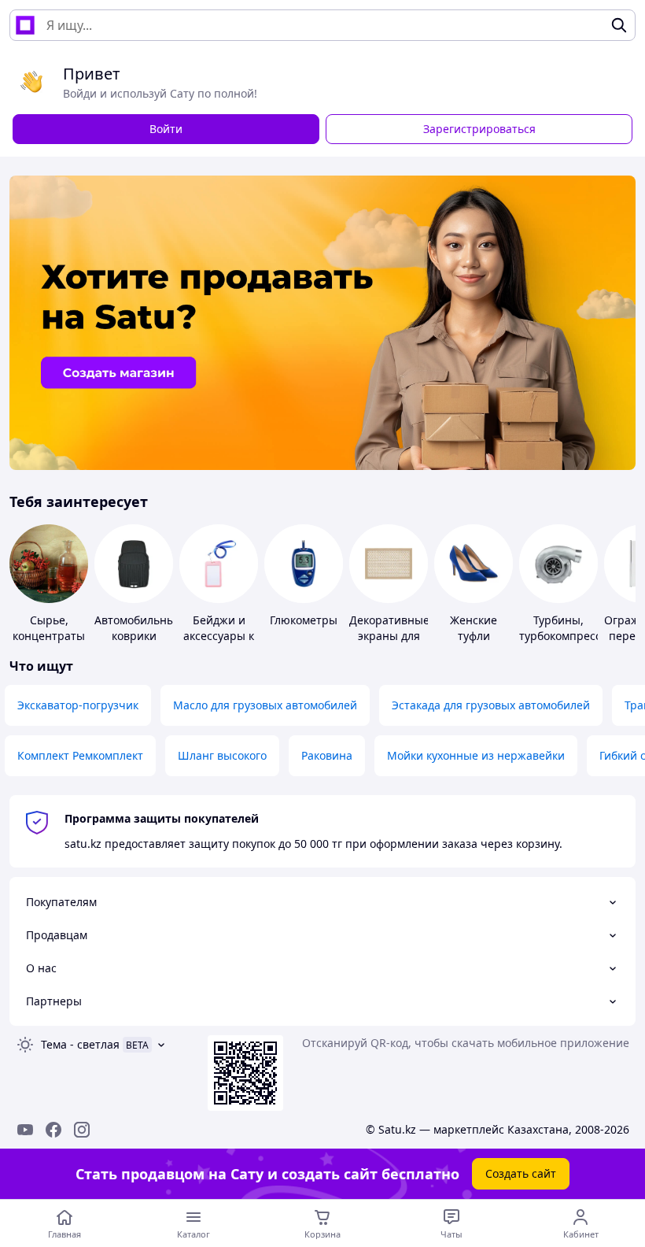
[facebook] (53, 1129)
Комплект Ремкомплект (80, 755)
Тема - (80, 1044)
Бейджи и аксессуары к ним (218, 635)
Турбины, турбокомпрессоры (571, 627)
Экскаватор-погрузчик (77, 705)
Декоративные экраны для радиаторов (389, 635)
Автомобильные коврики (138, 627)
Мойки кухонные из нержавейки (476, 755)
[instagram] (81, 1129)
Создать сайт (520, 1173)
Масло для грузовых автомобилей (265, 705)
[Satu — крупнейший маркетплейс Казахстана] (25, 25)
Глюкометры (303, 619)
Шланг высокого (222, 755)
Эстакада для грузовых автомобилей (491, 705)
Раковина (326, 755)
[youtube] (25, 1129)
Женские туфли (473, 627)
